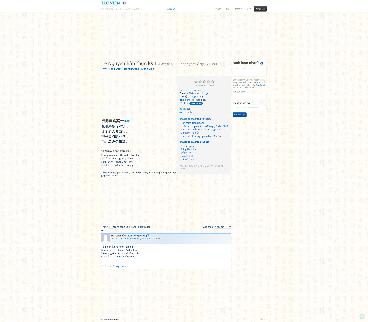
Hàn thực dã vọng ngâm (194, 136)
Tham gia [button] (237, 8)
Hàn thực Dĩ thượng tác (193, 129)
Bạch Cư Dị (214, 136)
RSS (265, 319)
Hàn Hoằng (198, 122)
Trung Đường (195, 96)
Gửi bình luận (239, 114)
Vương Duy (214, 129)
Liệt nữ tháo (187, 159)
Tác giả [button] (217, 8)
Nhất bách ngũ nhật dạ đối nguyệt (199, 126)
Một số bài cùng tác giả (195, 142)
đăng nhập (244, 87)
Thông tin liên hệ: (241, 102)
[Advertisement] (184, 34)
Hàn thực (186, 122)
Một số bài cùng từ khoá (196, 118)
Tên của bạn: (239, 91)
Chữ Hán (196, 90)
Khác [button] (249, 8)
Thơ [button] (227, 8)
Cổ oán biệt (187, 156)
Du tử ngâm (187, 146)
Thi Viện (110, 3)
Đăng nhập (260, 8)
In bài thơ (188, 112)
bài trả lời (187, 99)
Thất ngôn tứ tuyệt (199, 93)
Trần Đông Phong (197, 166)
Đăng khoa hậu (189, 149)
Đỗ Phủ (223, 126)
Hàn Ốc (195, 132)
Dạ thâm (185, 132)
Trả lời (186, 108)
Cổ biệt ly (186, 152)
